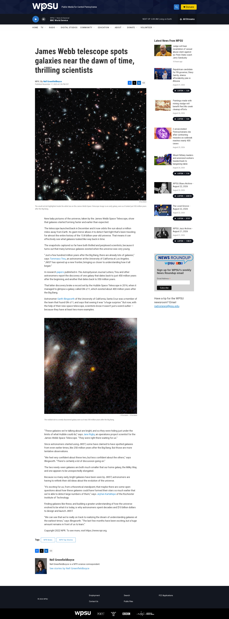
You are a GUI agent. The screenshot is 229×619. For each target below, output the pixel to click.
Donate (190, 7)
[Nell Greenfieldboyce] (41, 566)
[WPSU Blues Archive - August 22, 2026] (162, 187)
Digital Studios (69, 27)
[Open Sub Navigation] (45, 27)
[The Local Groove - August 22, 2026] (162, 210)
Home (35, 27)
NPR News (48, 540)
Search (127, 596)
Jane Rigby (89, 434)
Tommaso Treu (58, 258)
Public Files (128, 601)
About (118, 27)
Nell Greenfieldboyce (52, 81)
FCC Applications (166, 596)
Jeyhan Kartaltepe (106, 494)
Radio (52, 27)
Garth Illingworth (66, 298)
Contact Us (93, 601)
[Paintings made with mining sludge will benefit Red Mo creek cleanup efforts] (162, 105)
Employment (94, 596)
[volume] (43, 19)
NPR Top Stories (66, 540)
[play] (36, 19)
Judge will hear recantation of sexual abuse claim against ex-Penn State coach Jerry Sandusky (182, 52)
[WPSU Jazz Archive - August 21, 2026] (162, 232)
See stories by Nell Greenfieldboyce (69, 568)
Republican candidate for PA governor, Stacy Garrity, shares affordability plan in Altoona (183, 75)
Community (86, 27)
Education (103, 27)
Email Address (163, 278)
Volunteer (146, 27)
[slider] (47, 19)
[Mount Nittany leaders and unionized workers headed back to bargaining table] (162, 159)
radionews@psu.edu (166, 306)
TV (42, 27)
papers (60, 272)
